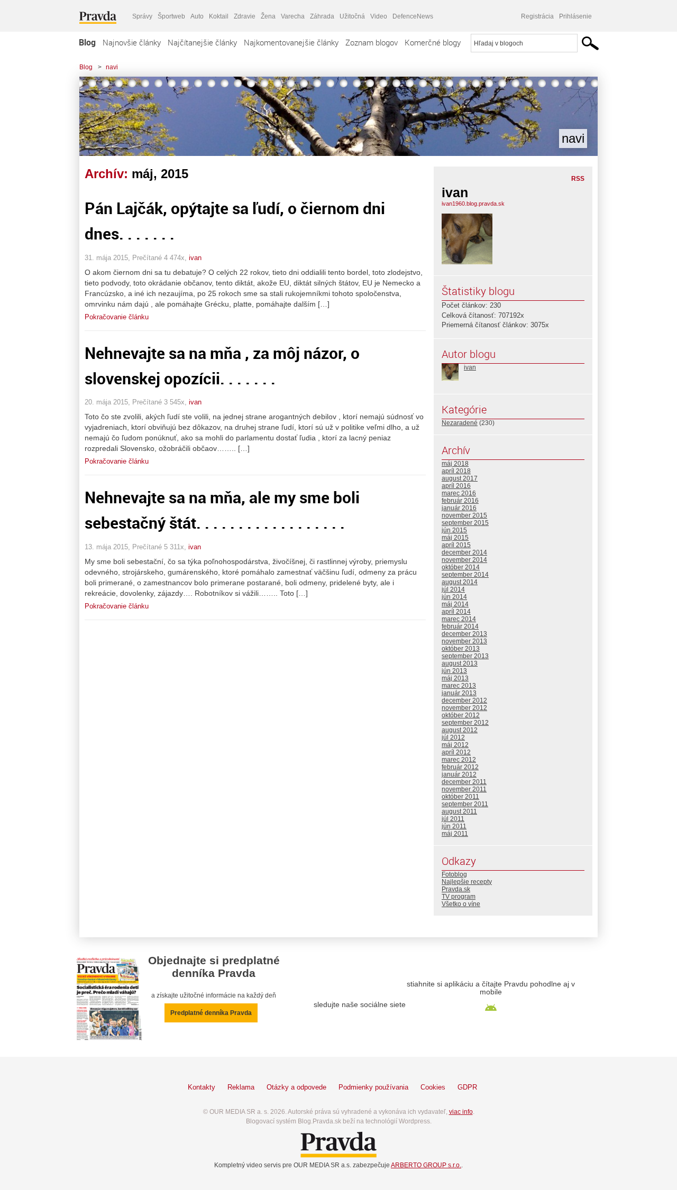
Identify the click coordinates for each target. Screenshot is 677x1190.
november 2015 (464, 515)
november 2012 (464, 708)
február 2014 (460, 626)
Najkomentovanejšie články (291, 42)
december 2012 (464, 700)
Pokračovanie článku (117, 317)
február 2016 (460, 500)
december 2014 (464, 552)
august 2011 (459, 811)
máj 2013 (455, 678)
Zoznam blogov (371, 42)
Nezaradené (460, 423)
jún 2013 (454, 671)
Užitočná (352, 16)
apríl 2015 (456, 545)
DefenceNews (412, 16)
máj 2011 (455, 833)
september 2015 (465, 523)
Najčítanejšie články (202, 42)
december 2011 (464, 782)
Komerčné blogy (433, 42)
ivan (195, 258)
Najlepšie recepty (467, 881)
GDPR (467, 1087)
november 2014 (464, 560)
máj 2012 (455, 745)
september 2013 (465, 656)
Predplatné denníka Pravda (211, 1013)
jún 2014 (454, 597)
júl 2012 (453, 737)
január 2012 (459, 774)
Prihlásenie (575, 16)
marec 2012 (459, 759)
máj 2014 (455, 604)
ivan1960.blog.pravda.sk (473, 203)
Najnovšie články (132, 42)
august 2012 (460, 730)
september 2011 (465, 804)
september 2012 (465, 722)
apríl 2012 (456, 752)
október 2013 (461, 648)
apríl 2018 (456, 471)
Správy (142, 16)
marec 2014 (459, 619)
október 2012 (461, 715)
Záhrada (322, 16)
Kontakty (201, 1087)
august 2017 (460, 478)
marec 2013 (459, 685)
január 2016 (459, 508)
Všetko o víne (461, 904)
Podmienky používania (373, 1087)
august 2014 (460, 582)
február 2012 (460, 767)
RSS (577, 178)
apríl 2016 (456, 486)
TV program (458, 896)
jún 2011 (454, 826)
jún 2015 (454, 530)
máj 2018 (455, 463)
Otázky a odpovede (296, 1087)
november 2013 (464, 641)
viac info (461, 1111)
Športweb (171, 16)
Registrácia (537, 16)
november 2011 (464, 789)
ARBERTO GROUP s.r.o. (426, 1165)
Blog (87, 42)
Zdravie (244, 16)
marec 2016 (459, 493)
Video (378, 16)
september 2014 (465, 574)
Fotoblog (454, 874)
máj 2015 (455, 537)
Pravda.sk (456, 889)
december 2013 (464, 634)
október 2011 (460, 796)
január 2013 (459, 693)
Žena (268, 16)
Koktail (218, 16)
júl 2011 (453, 819)
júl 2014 (453, 589)
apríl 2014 (456, 611)
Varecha (293, 16)
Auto (197, 16)
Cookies (432, 1087)
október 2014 (461, 567)
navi (112, 67)
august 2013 (460, 663)
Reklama (240, 1087)
